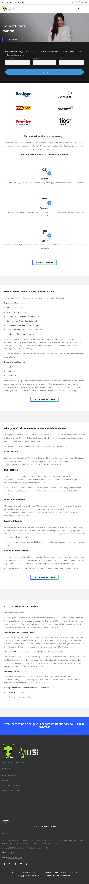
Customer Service (59, 872)
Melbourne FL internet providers (19, 697)
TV (14, 531)
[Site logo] (8, 9)
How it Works (26, 872)
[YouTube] (85, 2)
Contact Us (72, 872)
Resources (37, 872)
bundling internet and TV (22, 679)
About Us (15, 872)
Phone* (37, 58)
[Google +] (75, 2)
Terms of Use (7, 762)
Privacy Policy (19, 762)
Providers (47, 872)
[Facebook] (72, 2)
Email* (62, 58)
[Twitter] (82, 2)
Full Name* (11, 58)
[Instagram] (79, 2)
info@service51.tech (14, 858)
